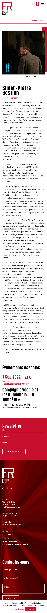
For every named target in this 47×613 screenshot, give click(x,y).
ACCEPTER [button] (30, 609)
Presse (5, 538)
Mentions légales (10, 541)
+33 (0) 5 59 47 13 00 (9, 516)
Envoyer (10, 598)
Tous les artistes (37, 20)
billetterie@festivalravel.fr (11, 524)
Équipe (5, 531)
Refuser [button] (21, 609)
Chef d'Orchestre (10, 98)
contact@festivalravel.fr (10, 513)
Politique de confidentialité (15, 544)
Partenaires (7, 534)
